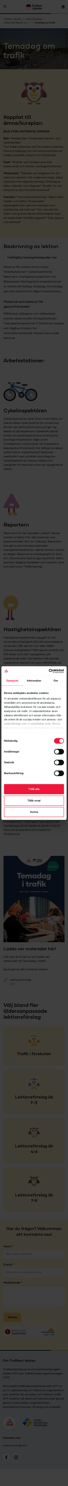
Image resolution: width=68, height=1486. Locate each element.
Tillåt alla (33, 789)
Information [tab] (34, 680)
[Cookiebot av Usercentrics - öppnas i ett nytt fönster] (49, 671)
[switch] (59, 751)
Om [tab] (56, 680)
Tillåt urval (34, 800)
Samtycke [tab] (12, 680)
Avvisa (34, 811)
